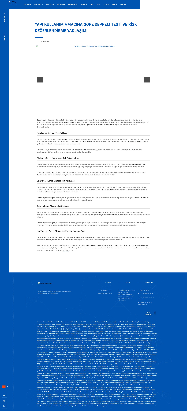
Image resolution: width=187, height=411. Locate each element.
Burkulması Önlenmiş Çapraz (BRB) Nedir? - (87, 343)
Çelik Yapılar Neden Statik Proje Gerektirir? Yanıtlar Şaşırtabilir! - (131, 324)
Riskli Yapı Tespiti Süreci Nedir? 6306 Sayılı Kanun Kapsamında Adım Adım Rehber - (95, 389)
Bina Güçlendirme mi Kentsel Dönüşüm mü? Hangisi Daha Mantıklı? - (127, 380)
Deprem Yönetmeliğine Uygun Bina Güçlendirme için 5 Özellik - (75, 373)
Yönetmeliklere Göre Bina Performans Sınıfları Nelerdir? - (52, 352)
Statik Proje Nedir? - (53, 322)
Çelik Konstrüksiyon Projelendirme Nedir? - (60, 331)
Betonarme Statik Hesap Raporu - (121, 331)
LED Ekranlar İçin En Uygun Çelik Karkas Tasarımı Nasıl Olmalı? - (62, 378)
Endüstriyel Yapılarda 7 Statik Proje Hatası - (75, 392)
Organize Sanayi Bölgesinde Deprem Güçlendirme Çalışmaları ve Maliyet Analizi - (59, 336)
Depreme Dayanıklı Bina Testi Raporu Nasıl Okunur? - (107, 350)
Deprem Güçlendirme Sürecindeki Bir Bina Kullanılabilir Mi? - (133, 399)
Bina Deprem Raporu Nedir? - (66, 322)
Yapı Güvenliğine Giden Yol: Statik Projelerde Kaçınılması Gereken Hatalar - (107, 345)
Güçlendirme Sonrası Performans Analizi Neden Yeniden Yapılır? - (119, 403)
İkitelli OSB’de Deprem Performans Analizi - (62, 387)
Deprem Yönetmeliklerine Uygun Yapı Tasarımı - (124, 340)
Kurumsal (38, 4)
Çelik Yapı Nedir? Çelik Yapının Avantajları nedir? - (108, 322)
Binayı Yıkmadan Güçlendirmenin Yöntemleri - (117, 394)
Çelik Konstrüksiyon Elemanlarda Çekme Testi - (114, 329)
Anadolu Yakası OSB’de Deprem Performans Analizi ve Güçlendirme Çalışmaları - (128, 387)
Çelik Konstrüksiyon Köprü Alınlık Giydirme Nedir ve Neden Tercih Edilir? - (112, 375)
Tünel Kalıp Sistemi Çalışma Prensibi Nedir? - (128, 392)
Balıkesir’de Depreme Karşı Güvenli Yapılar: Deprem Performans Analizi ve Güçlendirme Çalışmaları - (64, 399)
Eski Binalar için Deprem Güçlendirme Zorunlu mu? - (101, 347)
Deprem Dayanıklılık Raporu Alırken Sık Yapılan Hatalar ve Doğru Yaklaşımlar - (126, 364)
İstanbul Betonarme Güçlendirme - (61, 380)
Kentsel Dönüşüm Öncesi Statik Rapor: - (102, 396)
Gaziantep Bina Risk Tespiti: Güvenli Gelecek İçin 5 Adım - (125, 378)
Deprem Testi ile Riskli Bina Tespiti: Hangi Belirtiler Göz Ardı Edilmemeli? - (106, 354)
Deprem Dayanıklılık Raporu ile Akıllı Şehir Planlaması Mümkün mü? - (127, 368)
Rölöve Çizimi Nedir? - (43, 331)
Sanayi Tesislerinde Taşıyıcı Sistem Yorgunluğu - (104, 399)
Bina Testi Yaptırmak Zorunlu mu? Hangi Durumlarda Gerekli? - (76, 350)
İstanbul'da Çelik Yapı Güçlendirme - (95, 394)
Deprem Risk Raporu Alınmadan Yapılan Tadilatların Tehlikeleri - (69, 354)
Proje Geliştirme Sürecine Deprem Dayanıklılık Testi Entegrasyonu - (91, 368)
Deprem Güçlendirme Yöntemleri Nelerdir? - (75, 347)
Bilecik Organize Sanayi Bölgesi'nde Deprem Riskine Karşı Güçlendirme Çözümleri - (103, 336)
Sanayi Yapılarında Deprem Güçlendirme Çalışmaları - (111, 385)
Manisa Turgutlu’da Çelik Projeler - (51, 396)
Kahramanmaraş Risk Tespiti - (102, 378)
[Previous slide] (40, 79)
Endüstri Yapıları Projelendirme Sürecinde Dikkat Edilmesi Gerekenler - (75, 371)
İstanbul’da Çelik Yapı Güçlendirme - (102, 373)
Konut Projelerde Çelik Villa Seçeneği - (52, 329)
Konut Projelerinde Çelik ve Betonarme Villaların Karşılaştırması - (69, 324)
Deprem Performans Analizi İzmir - (83, 375)
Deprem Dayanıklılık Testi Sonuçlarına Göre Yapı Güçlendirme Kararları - (94, 357)
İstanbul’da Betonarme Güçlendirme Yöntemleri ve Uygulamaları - (112, 371)
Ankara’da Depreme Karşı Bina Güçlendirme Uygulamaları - (127, 373)
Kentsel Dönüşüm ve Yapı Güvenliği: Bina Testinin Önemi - (111, 352)
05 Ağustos (45, 41)
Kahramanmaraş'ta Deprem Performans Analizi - (73, 406)
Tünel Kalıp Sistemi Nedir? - (139, 322)
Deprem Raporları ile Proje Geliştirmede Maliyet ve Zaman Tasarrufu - (96, 359)
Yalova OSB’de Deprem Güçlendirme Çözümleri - (86, 338)
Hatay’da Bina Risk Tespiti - (86, 378)
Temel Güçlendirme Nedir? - (63, 385)
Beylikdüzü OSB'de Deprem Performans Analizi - (84, 385)
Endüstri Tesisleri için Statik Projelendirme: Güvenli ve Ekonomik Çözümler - (88, 366)
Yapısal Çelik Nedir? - (95, 329)
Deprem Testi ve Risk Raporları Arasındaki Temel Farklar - (59, 357)
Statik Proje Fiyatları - (116, 333)
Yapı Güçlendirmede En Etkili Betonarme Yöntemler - (82, 352)
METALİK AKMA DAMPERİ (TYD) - (48, 345)
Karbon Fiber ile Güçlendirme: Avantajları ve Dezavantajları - (90, 387)
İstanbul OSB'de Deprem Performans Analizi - (137, 382)
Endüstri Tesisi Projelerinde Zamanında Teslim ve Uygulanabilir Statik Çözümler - (131, 366)
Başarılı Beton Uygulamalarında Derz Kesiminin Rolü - (113, 343)
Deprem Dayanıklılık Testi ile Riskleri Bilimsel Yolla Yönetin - (131, 359)
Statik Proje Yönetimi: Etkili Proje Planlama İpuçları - (100, 324)
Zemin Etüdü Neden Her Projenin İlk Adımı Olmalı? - (129, 347)
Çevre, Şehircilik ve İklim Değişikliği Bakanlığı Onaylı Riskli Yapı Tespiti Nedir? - (133, 396)
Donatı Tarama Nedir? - (133, 329)
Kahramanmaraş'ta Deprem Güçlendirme (98, 406)
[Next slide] (147, 79)
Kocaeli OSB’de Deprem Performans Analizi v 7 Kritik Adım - (133, 389)
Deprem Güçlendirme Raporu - (80, 331)
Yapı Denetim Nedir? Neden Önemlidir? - (84, 322)
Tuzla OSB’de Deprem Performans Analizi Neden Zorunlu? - (109, 382)
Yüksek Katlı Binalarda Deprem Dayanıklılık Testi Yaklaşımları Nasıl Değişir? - (84, 364)
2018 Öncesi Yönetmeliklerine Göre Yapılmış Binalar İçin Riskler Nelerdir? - (82, 403)
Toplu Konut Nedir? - (127, 322)
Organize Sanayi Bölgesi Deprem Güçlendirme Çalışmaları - (94, 333)
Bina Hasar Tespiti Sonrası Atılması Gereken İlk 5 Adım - (72, 345)
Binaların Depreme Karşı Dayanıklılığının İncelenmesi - (63, 333)
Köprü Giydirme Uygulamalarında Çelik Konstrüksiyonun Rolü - (57, 375)
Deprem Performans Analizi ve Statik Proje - (100, 331)
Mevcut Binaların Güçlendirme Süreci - (137, 345)
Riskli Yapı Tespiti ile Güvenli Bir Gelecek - (64, 343)
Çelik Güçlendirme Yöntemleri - (138, 331)
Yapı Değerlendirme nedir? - (146, 329)
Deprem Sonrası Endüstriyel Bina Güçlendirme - (73, 394)
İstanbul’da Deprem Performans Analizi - (140, 371)
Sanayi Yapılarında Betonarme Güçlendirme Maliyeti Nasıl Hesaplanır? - (90, 380)
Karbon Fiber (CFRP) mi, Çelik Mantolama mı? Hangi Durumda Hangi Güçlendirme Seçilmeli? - (103, 401)
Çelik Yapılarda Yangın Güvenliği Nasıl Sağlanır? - (76, 329)
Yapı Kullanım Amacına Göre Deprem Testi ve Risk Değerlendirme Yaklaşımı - (120, 361)
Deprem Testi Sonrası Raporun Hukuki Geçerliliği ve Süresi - (129, 357)
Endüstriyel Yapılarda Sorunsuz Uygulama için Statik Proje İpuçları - (55, 368)
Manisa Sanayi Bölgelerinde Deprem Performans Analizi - (75, 396)
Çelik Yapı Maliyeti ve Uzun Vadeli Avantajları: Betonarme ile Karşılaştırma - (102, 326)
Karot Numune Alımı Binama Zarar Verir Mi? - (70, 326)
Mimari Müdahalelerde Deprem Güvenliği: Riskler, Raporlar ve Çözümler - (79, 361)
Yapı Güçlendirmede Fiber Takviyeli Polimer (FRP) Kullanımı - (116, 338)
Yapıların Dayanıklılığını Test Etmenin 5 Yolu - (67, 340)
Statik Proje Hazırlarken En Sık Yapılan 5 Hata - (138, 336)
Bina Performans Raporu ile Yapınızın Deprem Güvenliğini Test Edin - (74, 382)
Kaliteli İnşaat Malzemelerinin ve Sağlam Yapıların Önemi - (95, 340)
